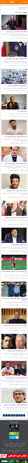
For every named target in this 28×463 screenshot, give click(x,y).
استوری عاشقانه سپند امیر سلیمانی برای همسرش (16, 164)
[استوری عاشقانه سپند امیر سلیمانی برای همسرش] (14, 154)
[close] (1, 453)
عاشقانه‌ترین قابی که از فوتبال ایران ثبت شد (17, 86)
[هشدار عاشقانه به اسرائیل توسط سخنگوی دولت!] (14, 49)
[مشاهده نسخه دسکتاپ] (2, 2)
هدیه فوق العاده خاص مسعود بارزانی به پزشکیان (16, 218)
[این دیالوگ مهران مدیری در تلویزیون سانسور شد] (14, 368)
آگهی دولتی (20, 446)
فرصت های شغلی (16, 444)
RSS (7, 446)
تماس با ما (23, 444)
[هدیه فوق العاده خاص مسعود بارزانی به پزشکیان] (14, 208)
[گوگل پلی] (14, 430)
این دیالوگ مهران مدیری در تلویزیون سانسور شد (16, 378)
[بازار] (14, 434)
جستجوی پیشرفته (12, 446)
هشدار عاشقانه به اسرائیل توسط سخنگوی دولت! (16, 59)
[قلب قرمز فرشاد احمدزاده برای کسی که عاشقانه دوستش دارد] (14, 262)
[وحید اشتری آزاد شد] (14, 101)
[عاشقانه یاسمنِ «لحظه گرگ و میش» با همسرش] (14, 22)
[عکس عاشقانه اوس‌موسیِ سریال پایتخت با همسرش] (14, 395)
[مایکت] (14, 437)
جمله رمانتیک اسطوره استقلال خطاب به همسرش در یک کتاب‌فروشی (14, 299)
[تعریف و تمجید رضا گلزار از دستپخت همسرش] (14, 181)
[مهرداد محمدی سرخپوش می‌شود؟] (14, 235)
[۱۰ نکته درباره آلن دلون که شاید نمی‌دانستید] (14, 341)
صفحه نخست (22, 443)
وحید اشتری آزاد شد (22, 111)
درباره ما (5, 443)
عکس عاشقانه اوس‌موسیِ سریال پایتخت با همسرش (15, 405)
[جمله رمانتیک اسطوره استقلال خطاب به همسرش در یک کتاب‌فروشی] (14, 289)
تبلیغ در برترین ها (8, 444)
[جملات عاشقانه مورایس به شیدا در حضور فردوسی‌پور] (14, 316)
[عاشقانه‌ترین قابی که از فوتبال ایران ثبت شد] (14, 76)
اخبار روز (16, 443)
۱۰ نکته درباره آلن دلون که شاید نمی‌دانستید (17, 351)
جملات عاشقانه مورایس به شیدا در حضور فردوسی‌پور (15, 325)
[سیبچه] (14, 426)
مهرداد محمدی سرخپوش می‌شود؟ (19, 245)
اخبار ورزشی (11, 443)
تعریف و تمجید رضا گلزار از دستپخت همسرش (16, 191)
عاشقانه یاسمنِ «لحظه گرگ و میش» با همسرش (16, 32)
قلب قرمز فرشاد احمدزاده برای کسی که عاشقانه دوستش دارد (14, 272)
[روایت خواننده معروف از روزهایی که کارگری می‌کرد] (14, 127)
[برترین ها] (12, 2)
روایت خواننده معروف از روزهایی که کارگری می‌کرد (16, 137)
